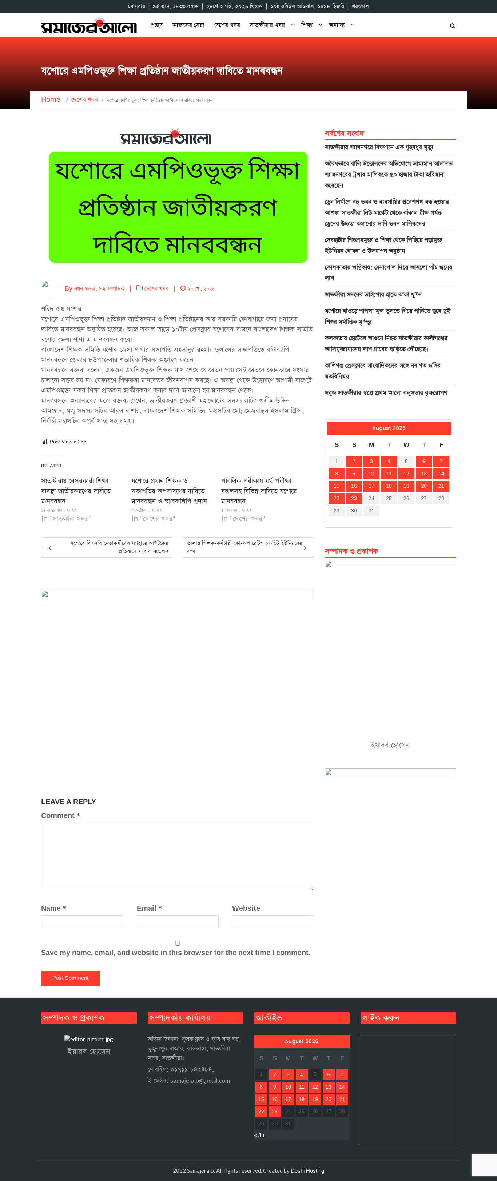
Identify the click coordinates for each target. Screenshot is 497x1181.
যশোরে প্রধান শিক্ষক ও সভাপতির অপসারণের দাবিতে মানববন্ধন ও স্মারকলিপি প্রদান (169, 491)
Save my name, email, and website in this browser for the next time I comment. (175, 953)
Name (53, 909)
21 (441, 486)
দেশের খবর (227, 25)
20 (424, 486)
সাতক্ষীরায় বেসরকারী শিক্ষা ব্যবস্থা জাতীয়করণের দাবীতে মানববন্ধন (76, 491)
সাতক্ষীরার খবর (267, 25)
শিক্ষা (307, 25)
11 (389, 474)
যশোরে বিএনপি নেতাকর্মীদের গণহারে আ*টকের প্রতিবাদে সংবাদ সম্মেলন (119, 547)
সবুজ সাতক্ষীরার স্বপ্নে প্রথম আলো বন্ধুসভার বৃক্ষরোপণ (386, 393)
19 (406, 486)
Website (246, 909)
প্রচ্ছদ (157, 25)
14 (441, 474)
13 (424, 474)
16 (354, 486)
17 (371, 486)
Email (149, 909)
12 (406, 474)
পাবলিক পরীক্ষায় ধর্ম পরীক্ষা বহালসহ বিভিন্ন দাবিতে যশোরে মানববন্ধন (259, 491)
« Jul (332, 521)
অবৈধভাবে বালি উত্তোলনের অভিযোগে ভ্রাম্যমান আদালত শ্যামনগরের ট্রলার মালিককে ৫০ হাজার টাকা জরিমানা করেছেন (389, 175)
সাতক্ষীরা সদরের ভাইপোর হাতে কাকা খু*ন (373, 295)
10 (371, 474)
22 (336, 499)
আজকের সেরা (188, 25)
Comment (60, 816)
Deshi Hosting (307, 1171)
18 (389, 486)
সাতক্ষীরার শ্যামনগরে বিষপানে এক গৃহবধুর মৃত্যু (379, 147)
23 (354, 499)
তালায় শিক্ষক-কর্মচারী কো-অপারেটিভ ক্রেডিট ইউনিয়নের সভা (244, 547)
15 (336, 486)
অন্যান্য (337, 25)
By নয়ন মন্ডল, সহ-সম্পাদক (91, 288)
